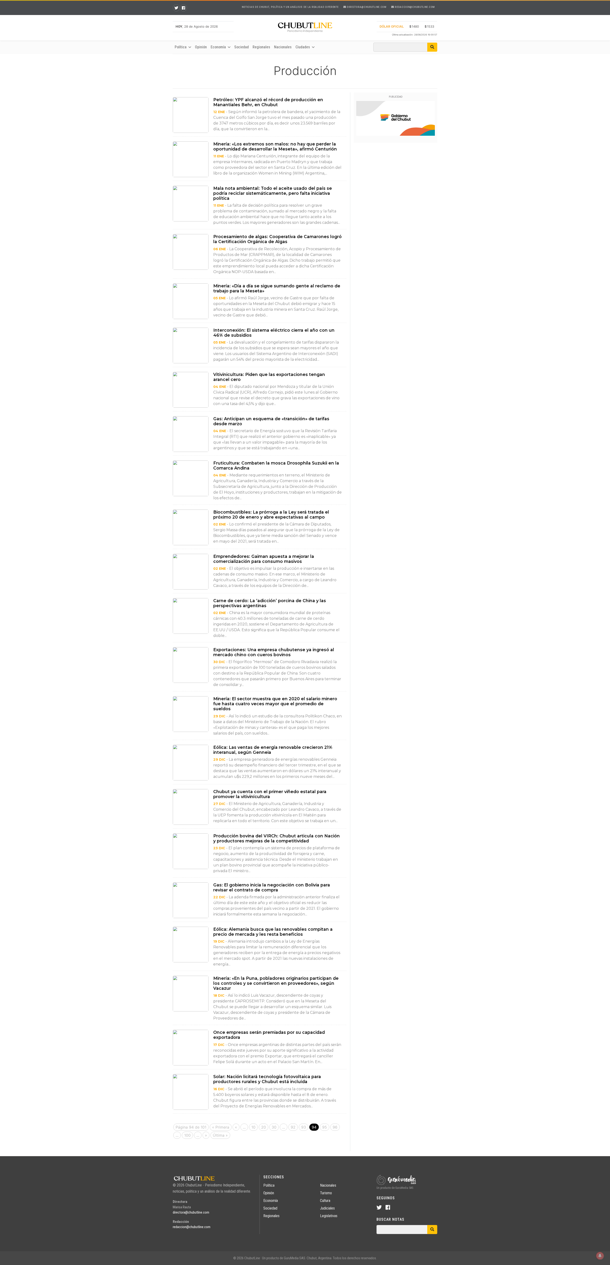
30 (274, 1127)
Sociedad (241, 47)
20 (263, 1127)
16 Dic (218, 1089)
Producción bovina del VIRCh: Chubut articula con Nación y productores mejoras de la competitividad (276, 838)
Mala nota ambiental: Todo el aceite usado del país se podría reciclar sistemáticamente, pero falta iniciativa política (272, 193)
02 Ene (219, 524)
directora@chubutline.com (366, 7)
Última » (220, 1135)
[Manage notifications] (600, 1256)
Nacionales (283, 47)
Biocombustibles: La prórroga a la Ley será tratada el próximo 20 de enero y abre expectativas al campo (271, 515)
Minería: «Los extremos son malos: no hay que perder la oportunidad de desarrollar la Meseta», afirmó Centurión (275, 146)
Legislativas (328, 1216)
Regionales (261, 47)
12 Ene (219, 112)
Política (268, 1185)
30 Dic (219, 662)
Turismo (326, 1193)
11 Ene (218, 156)
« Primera (220, 1127)
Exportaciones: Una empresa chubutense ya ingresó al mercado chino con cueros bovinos (273, 652)
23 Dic (219, 848)
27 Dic (219, 804)
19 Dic (218, 941)
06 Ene (219, 249)
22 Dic (219, 897)
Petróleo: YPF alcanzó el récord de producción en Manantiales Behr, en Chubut (268, 102)
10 (253, 1127)
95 (324, 1127)
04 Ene (219, 387)
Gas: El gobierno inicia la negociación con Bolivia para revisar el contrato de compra (271, 887)
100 (187, 1135)
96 (335, 1127)
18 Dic (218, 995)
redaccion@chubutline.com (414, 7)
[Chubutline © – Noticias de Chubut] (305, 28)
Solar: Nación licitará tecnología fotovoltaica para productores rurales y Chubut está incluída (267, 1079)
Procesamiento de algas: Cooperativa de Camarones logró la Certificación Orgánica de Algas (277, 239)
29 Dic (219, 716)
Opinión (201, 47)
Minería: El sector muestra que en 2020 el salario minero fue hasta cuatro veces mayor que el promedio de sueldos (275, 703)
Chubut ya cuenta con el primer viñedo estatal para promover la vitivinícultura (269, 794)
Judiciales (327, 1208)
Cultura (325, 1200)
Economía (270, 1200)
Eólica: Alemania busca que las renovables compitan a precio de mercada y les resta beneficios (273, 932)
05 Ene (219, 298)
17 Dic (218, 1045)
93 (303, 1127)
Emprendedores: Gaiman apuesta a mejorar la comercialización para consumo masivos (263, 559)
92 (293, 1127)
